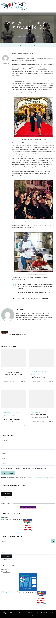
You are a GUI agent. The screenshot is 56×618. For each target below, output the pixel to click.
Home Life (40, 371)
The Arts (34, 19)
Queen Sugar (16, 64)
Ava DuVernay (37, 298)
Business (5, 410)
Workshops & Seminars (9, 416)
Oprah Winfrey (42, 69)
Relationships (27, 19)
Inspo (45, 371)
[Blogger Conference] (9, 592)
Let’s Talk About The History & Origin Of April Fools (13, 375)
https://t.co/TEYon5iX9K (45, 286)
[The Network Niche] (28, 574)
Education (11, 370)
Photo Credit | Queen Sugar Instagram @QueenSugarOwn (33, 139)
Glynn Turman (32, 145)
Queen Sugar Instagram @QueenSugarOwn (36, 222)
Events (20, 19)
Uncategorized (35, 374)
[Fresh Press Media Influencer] (12, 519)
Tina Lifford (42, 145)
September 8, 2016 (44, 292)
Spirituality (42, 373)
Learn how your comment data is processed (40, 478)
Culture (5, 370)
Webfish (8, 497)
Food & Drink (34, 412)
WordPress (36, 615)
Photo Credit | (24, 222)
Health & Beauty (46, 370)
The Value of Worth (38, 377)
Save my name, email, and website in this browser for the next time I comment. (24, 468)
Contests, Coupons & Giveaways (11, 412)
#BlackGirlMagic (19, 81)
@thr (21, 288)
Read (22, 381)
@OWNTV (35, 286)
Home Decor (34, 371)
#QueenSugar (38, 284)
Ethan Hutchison (19, 147)
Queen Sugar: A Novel (37, 87)
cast (21, 143)
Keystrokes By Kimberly (5, 64)
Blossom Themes (21, 615)
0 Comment (36, 36)
